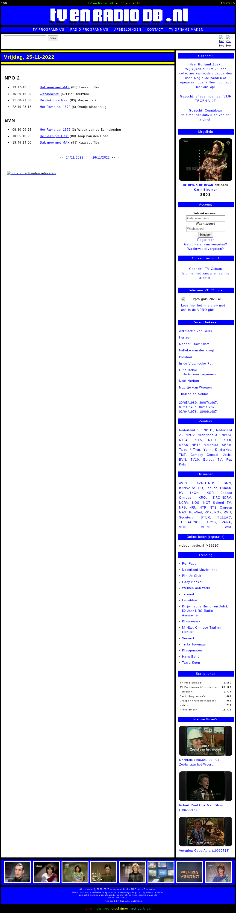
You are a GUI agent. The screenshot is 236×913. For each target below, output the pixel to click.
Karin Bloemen (205, 189)
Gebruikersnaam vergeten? (205, 244)
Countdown (191, 600)
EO (200, 488)
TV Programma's (48, 29)
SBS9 (226, 445)
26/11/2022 (101, 157)
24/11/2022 (74, 157)
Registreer (205, 240)
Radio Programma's (89, 29)
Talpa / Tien (189, 449)
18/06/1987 (208, 411)
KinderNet (223, 449)
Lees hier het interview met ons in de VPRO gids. (203, 308)
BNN (227, 483)
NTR (203, 507)
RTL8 (227, 440)
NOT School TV (217, 502)
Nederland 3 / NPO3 (214, 435)
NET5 (196, 445)
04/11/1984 (188, 407)
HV (181, 493)
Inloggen (205, 234)
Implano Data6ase (121, 901)
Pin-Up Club (191, 575)
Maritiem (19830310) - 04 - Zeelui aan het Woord (200, 762)
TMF (182, 454)
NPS (182, 507)
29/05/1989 (188, 402)
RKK (208, 512)
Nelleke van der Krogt (196, 350)
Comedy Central (204, 454)
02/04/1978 (188, 411)
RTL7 (212, 440)
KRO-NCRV (222, 497)
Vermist (188, 638)
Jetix (227, 454)
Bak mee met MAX (55, 87)
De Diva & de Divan (198, 185)
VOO (183, 527)
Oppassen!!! (49, 94)
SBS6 (183, 445)
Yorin (208, 449)
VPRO (206, 527)
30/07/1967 (208, 402)
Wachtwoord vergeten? (205, 248)
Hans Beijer (191, 656)
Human (225, 488)
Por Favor (190, 563)
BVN (182, 459)
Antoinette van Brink (195, 331)
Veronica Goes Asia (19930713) (204, 850)
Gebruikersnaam (206, 213)
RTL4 (183, 440)
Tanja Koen (191, 662)
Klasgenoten (192, 650)
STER (205, 517)
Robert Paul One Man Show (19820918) (201, 808)
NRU (193, 507)
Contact (155, 29)
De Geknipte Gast (54, 100)
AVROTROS (206, 483)
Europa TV (212, 459)
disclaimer (120, 908)
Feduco (211, 488)
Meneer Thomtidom (194, 344)
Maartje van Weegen (195, 387)
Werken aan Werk (196, 588)
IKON (194, 493)
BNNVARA (187, 488)
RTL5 (198, 440)
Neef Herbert (189, 381)
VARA (226, 522)
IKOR (210, 493)
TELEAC (224, 517)
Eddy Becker (192, 582)
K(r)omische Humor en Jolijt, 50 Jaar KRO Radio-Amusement (205, 611)
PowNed (195, 512)
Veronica (211, 445)
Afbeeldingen (127, 29)
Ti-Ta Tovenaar (194, 644)
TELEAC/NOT (190, 522)
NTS (213, 507)
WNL (228, 527)
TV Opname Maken (186, 29)
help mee (101, 908)
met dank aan (141, 908)
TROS (211, 522)
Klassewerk (191, 621)
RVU (227, 512)
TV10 (195, 459)
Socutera (186, 517)
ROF (217, 512)
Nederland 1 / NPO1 (196, 430)
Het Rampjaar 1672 (55, 107)
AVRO (184, 483)
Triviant (188, 594)
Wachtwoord (205, 223)
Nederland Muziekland (200, 569)
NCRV (183, 502)
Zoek (53, 38)
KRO (202, 497)
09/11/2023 (208, 407)
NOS (196, 502)
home (88, 908)
